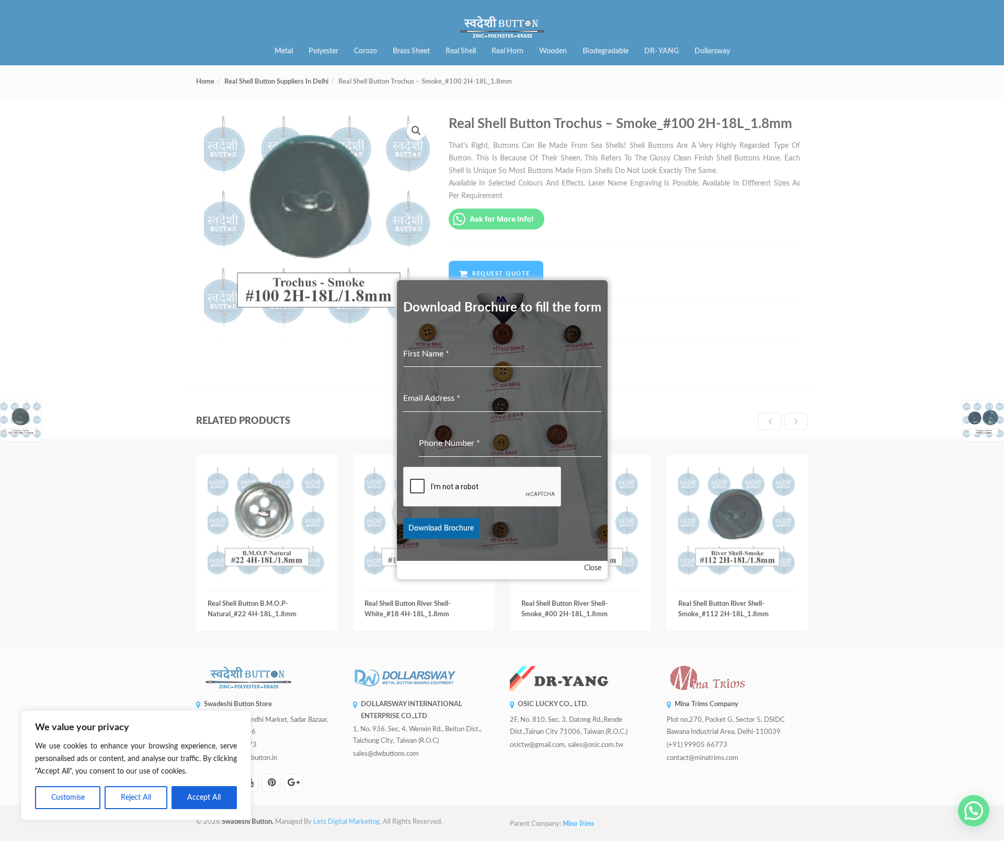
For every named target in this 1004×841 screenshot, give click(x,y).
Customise (68, 797)
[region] (136, 765)
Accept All (204, 797)
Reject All (136, 797)
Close (592, 568)
